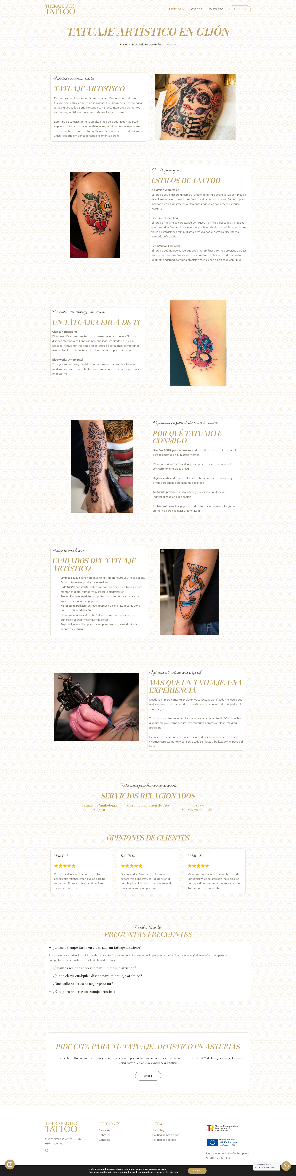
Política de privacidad (165, 1135)
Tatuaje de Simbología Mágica (99, 807)
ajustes (174, 1172)
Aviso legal (159, 1130)
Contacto (215, 9)
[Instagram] (46, 1150)
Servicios (174, 9)
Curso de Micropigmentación (197, 807)
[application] (182, 9)
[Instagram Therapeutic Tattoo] (10, 1164)
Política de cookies (164, 1139)
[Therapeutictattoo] (60, 9)
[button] (240, 9)
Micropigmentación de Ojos (148, 805)
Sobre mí (196, 9)
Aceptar (197, 1170)
